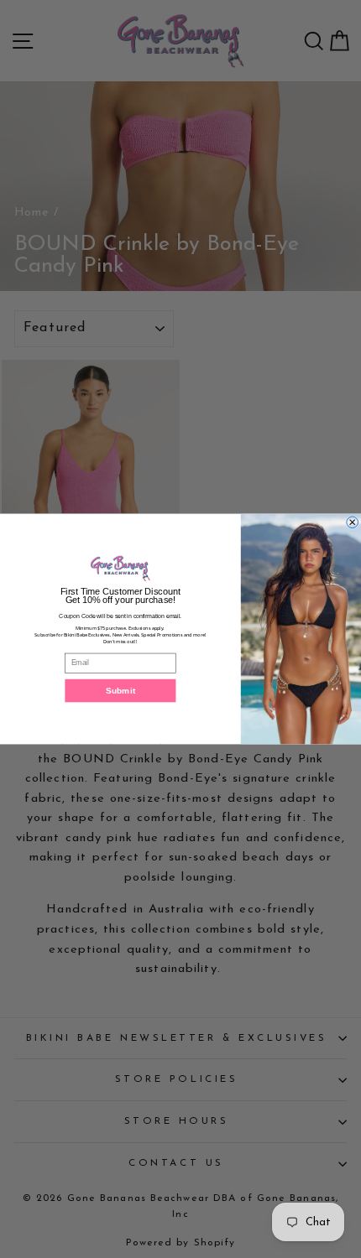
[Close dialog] (352, 522)
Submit (120, 690)
